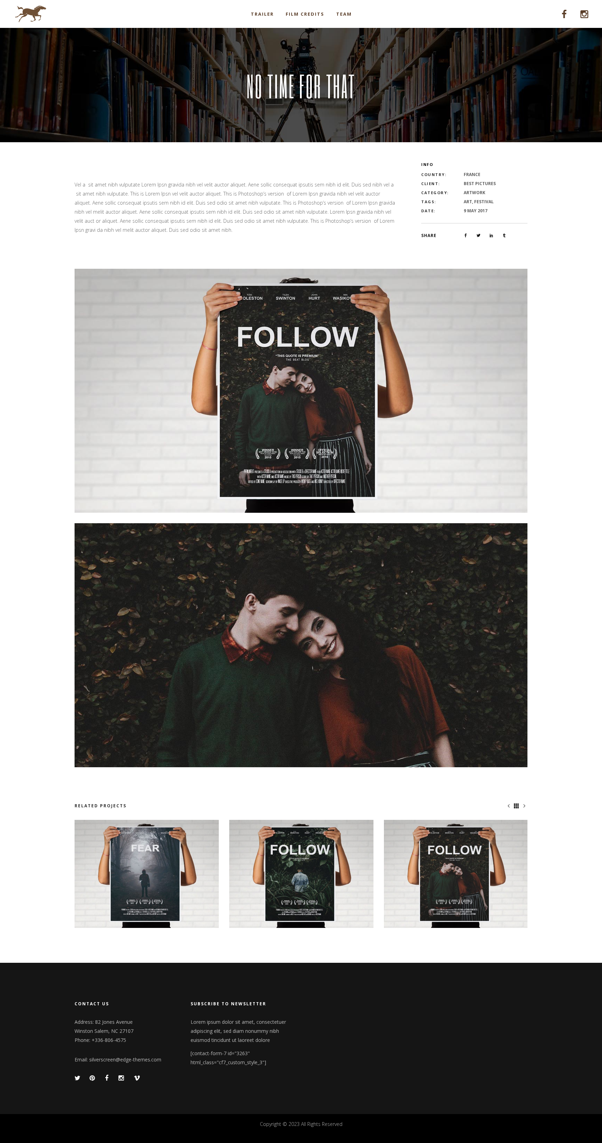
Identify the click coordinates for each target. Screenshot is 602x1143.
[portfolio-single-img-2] (301, 644)
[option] (146, 874)
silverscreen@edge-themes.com (125, 1059)
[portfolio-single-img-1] (301, 390)
